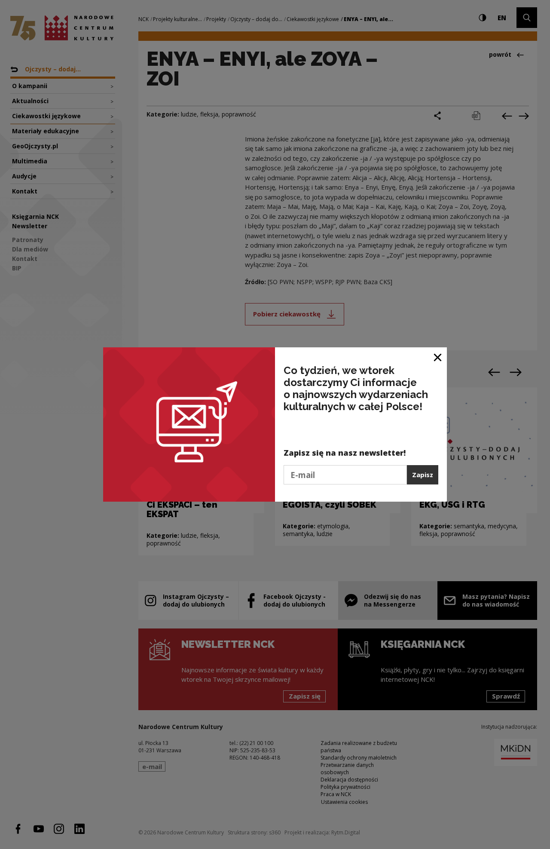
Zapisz (422, 474)
